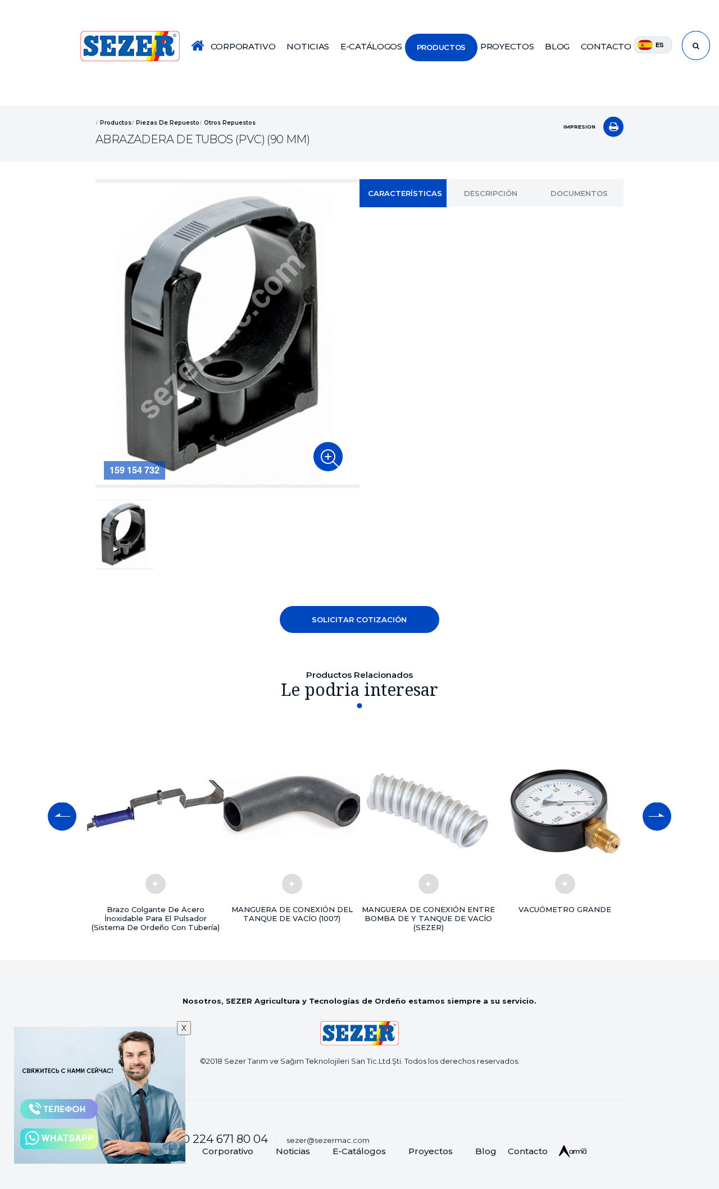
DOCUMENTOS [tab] (579, 193)
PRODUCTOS (441, 47)
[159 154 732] (328, 456)
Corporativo (227, 1151)
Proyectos (430, 1151)
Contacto (528, 1151)
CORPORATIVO (243, 46)
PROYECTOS (507, 46)
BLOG (557, 46)
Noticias (293, 1151)
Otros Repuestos (230, 122)
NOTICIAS (307, 46)
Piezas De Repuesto (167, 122)
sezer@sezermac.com (328, 1140)
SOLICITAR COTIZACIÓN (359, 619)
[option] (227, 333)
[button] (62, 816)
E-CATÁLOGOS (371, 46)
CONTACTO (606, 46)
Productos (115, 122)
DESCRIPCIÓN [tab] (490, 193)
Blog (486, 1151)
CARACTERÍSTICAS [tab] (405, 193)
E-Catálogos (359, 1151)
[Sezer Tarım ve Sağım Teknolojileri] (130, 46)
